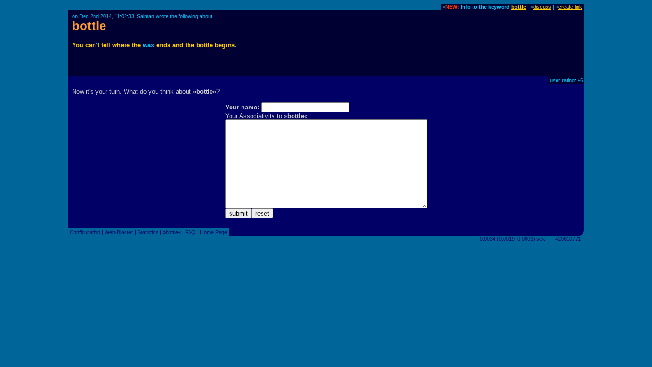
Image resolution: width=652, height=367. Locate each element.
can (90, 45)
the (136, 45)
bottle (518, 7)
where (121, 45)
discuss (542, 7)
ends (163, 45)
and (177, 45)
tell (105, 45)
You (78, 45)
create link (570, 7)
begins (225, 45)
